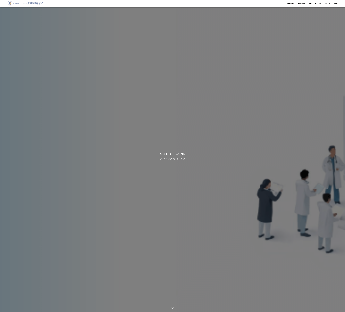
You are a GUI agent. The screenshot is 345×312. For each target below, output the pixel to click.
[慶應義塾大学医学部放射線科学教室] (26, 3)
